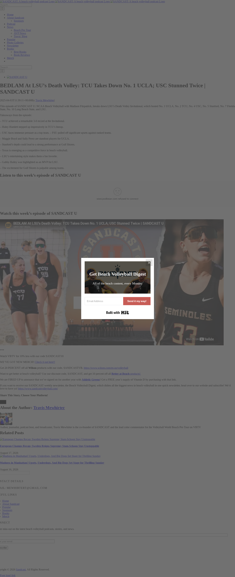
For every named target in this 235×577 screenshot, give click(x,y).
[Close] (149, 262)
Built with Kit (117, 312)
